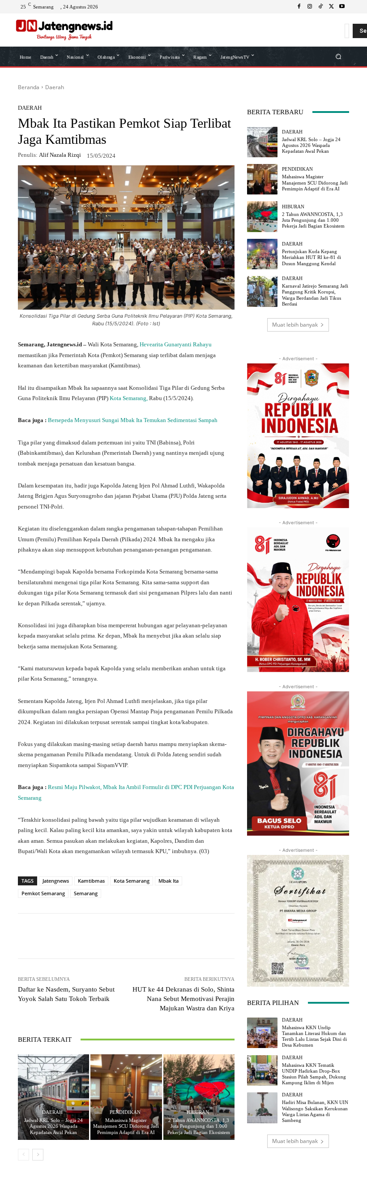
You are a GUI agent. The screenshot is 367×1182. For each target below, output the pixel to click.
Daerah (54, 87)
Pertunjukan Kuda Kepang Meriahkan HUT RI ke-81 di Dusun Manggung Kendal (311, 257)
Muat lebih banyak (295, 324)
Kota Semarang (131, 880)
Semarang (86, 893)
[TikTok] (320, 6)
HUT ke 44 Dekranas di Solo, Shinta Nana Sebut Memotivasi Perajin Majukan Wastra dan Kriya (183, 999)
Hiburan (198, 1112)
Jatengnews (56, 880)
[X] (331, 6)
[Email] (167, 936)
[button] (338, 56)
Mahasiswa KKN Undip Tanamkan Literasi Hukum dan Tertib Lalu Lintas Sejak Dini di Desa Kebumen (314, 1036)
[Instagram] (309, 6)
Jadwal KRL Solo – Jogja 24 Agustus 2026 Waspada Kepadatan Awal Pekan (53, 1126)
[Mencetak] (188, 936)
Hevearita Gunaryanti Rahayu (176, 344)
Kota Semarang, (129, 398)
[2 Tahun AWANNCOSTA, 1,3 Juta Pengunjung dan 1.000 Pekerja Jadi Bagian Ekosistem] (199, 1097)
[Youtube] (342, 6)
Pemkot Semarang (43, 893)
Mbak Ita (168, 880)
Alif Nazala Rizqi (60, 155)
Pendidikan (125, 1112)
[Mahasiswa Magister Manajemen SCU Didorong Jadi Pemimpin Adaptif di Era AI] (126, 1097)
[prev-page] (23, 1154)
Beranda (28, 87)
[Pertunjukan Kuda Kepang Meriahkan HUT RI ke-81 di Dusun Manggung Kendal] (262, 254)
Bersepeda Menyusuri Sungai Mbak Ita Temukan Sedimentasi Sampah (133, 420)
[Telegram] (147, 936)
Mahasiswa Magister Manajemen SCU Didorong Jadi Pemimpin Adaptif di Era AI (126, 1126)
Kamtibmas (91, 880)
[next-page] (37, 1154)
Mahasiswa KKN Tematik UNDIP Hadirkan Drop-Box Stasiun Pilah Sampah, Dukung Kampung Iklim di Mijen (314, 1074)
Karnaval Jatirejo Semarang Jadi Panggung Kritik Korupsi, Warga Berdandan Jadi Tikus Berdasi (315, 294)
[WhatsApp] (85, 936)
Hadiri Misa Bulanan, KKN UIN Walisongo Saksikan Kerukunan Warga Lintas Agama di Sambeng (315, 1111)
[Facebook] (299, 6)
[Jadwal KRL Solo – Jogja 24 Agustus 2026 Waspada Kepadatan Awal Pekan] (53, 1097)
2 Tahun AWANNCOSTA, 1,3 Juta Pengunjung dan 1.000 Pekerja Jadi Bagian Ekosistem (198, 1126)
